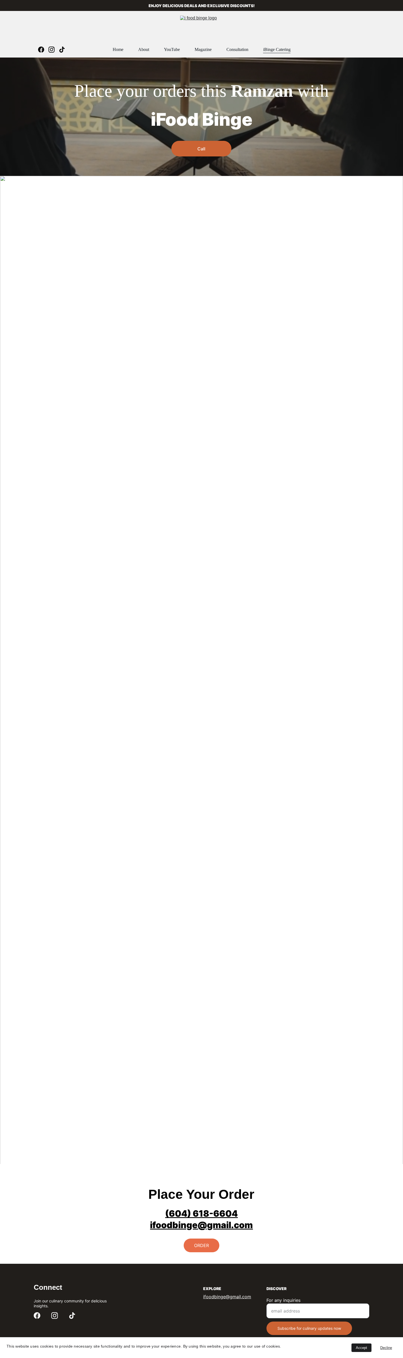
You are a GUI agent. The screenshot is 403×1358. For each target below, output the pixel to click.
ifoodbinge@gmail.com (201, 1225)
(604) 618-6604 (201, 1213)
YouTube (172, 49)
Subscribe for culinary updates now (309, 1328)
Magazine (203, 49)
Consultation (237, 49)
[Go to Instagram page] (54, 50)
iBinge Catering (277, 49)
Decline (386, 1348)
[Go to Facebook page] (43, 50)
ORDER (201, 1245)
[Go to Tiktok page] (62, 50)
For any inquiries (283, 1300)
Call (201, 148)
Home (118, 49)
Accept (361, 1348)
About (143, 49)
